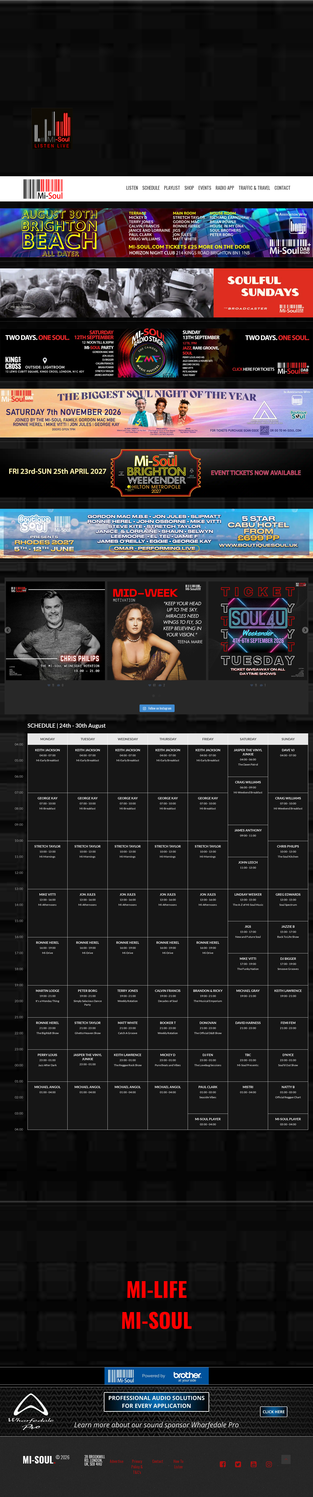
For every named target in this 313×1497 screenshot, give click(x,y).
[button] (8, 630)
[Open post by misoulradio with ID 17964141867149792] (257, 630)
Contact (283, 187)
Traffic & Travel (254, 187)
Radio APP (225, 187)
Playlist (172, 187)
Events (204, 187)
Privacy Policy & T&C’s (137, 1466)
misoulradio (54, 586)
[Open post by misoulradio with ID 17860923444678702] (156, 630)
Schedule (151, 187)
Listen (132, 187)
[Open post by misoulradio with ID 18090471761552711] (55, 630)
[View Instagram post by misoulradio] (100, 674)
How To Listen (178, 1463)
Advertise (116, 1461)
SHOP (189, 187)
